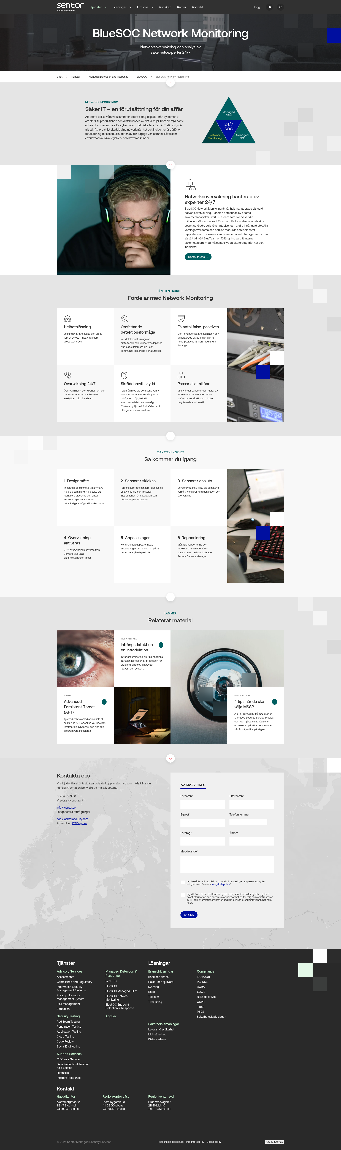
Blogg (256, 7)
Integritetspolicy (195, 1141)
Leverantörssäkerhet (161, 1029)
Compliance (205, 971)
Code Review (65, 1041)
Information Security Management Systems (71, 988)
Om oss (142, 7)
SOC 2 (201, 991)
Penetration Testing (69, 1026)
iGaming (153, 986)
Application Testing (69, 1031)
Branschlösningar (160, 971)
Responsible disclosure (171, 1141)
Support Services (69, 1054)
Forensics (63, 1072)
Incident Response (69, 1077)
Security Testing (68, 1016)
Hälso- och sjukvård (161, 981)
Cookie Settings (274, 1142)
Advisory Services (69, 971)
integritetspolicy (221, 884)
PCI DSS (202, 981)
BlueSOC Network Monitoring (172, 76)
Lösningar (119, 7)
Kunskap (165, 7)
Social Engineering (68, 1046)
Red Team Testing (68, 1021)
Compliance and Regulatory (74, 981)
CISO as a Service (68, 1059)
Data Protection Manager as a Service (73, 1066)
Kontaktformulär (193, 784)
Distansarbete (157, 1039)
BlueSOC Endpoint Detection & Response (119, 1006)
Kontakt (197, 7)
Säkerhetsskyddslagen (211, 1016)
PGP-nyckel (79, 823)
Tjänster (96, 7)
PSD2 (200, 1011)
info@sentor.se (66, 807)
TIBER (200, 1006)
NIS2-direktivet (206, 996)
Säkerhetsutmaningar (163, 1024)
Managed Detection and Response (108, 76)
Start (60, 76)
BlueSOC (142, 76)
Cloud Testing (65, 1036)
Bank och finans (158, 976)
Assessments (65, 976)
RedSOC (111, 981)
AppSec (111, 1016)
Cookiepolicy (214, 1141)
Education (63, 1008)
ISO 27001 (203, 976)
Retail (151, 991)
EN (269, 7)
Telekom (153, 996)
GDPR (201, 1001)
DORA (201, 986)
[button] (107, 7)
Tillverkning (155, 1001)
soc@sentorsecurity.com (72, 818)
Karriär (181, 7)
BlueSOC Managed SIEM (121, 991)
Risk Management (68, 1003)
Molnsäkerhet (157, 1034)
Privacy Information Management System (70, 997)
